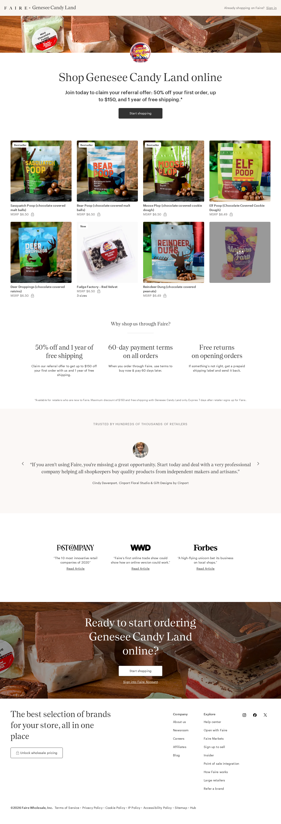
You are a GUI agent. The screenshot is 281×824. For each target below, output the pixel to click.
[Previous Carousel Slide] (23, 463)
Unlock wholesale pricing (39, 753)
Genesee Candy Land (168, 399)
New (83, 226)
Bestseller (20, 144)
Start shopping (140, 113)
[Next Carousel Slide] (258, 463)
